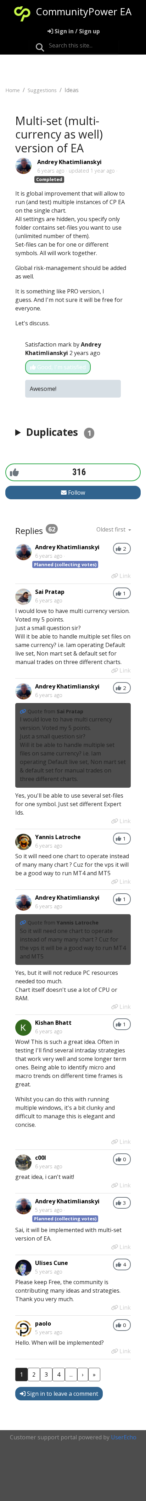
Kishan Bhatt (53, 1023)
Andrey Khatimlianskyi (69, 162)
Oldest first (111, 529)
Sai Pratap (49, 592)
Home (12, 90)
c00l (40, 1158)
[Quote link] (24, 711)
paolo (43, 1323)
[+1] (14, 472)
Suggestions (42, 90)
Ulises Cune (51, 1263)
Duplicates (58, 432)
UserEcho (123, 1437)
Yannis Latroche (58, 837)
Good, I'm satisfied (61, 367)
